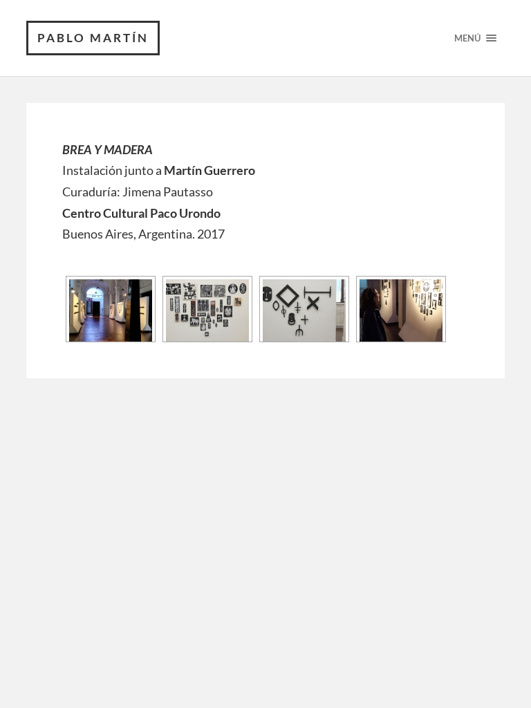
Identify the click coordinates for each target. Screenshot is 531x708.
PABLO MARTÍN (93, 37)
